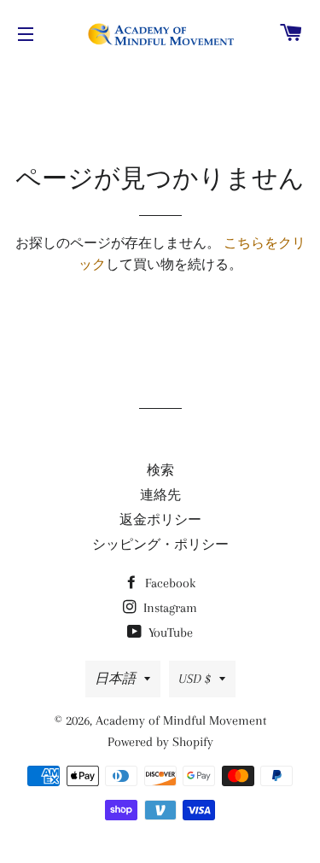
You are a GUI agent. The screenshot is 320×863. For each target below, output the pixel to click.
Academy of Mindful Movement (181, 720)
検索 (160, 470)
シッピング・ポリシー (160, 544)
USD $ (194, 678)
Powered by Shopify (160, 741)
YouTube (169, 632)
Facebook (168, 583)
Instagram (168, 607)
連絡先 (160, 495)
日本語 (115, 678)
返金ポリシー (160, 520)
